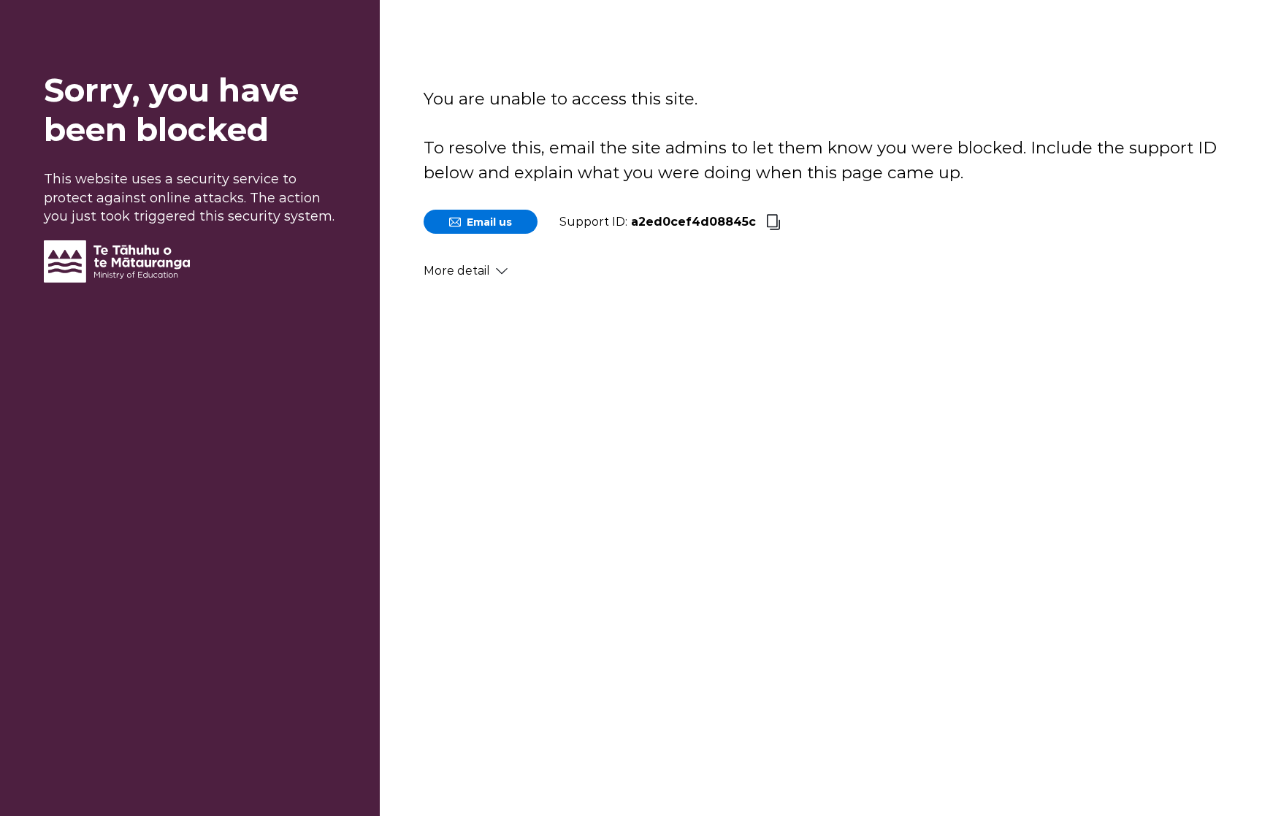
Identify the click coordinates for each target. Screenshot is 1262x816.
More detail (457, 271)
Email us (489, 222)
